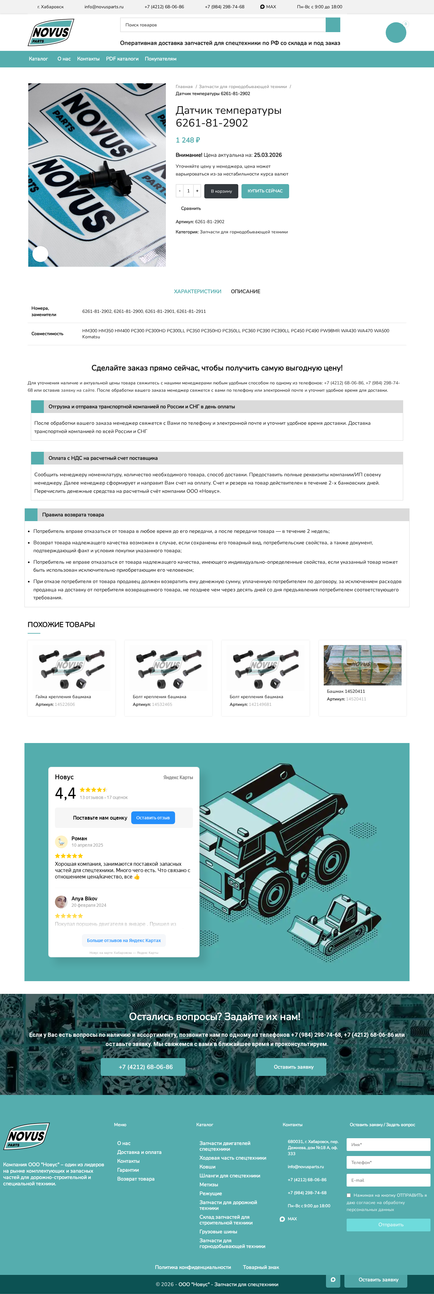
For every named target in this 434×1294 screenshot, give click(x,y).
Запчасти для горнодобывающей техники (243, 87)
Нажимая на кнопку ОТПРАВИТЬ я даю (387, 1202)
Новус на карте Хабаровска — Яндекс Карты (124, 952)
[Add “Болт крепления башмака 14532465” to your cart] (203, 655)
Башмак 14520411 (346, 691)
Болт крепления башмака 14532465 (159, 700)
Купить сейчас (265, 191)
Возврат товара (136, 1178)
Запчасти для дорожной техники (228, 1205)
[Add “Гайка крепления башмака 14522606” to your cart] (106, 655)
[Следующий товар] (318, 87)
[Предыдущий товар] (306, 87)
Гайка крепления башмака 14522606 (63, 700)
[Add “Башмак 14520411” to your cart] (397, 655)
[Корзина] (396, 32)
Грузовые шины (218, 1231)
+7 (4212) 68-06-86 (343, 383)
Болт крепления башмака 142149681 (256, 700)
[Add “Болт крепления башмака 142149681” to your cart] (300, 655)
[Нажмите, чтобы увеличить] (40, 254)
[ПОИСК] (333, 24)
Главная (185, 87)
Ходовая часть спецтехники (233, 1157)
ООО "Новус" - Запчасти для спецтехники (228, 1284)
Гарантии (128, 1170)
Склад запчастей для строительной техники (226, 1220)
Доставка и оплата (139, 1152)
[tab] (197, 291)
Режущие (211, 1193)
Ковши (207, 1166)
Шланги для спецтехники (230, 1175)
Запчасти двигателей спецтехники (225, 1146)
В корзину (221, 191)
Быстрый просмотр (106, 670)
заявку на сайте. (78, 390)
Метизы (209, 1184)
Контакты (128, 1161)
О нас (124, 1143)
